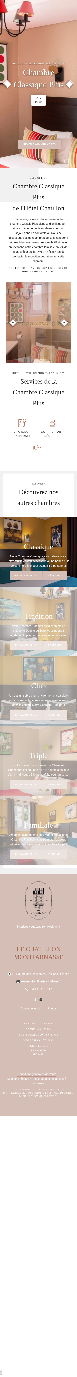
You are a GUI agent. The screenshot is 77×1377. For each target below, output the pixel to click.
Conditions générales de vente (36, 1074)
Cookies (38, 1083)
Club (38, 686)
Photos (52, 1008)
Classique (38, 546)
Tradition (39, 616)
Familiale (38, 825)
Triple (38, 755)
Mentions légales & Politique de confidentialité (36, 1078)
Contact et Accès (31, 1008)
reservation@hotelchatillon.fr (41, 981)
